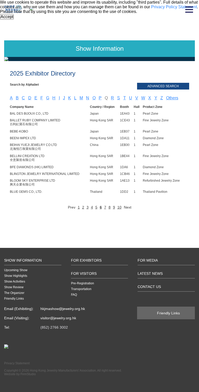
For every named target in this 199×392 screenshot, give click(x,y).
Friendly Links (14, 298)
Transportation (81, 289)
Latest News (150, 273)
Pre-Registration (82, 283)
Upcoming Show (15, 270)
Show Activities (14, 281)
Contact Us (149, 287)
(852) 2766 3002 (54, 327)
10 (119, 207)
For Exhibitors (86, 260)
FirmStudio (28, 374)
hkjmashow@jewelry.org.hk (62, 309)
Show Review (14, 287)
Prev (71, 207)
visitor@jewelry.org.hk (58, 318)
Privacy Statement (17, 363)
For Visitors (84, 273)
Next (127, 207)
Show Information (23, 260)
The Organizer (14, 293)
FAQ (74, 295)
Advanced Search (163, 86)
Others (172, 98)
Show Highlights (15, 276)
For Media (148, 260)
